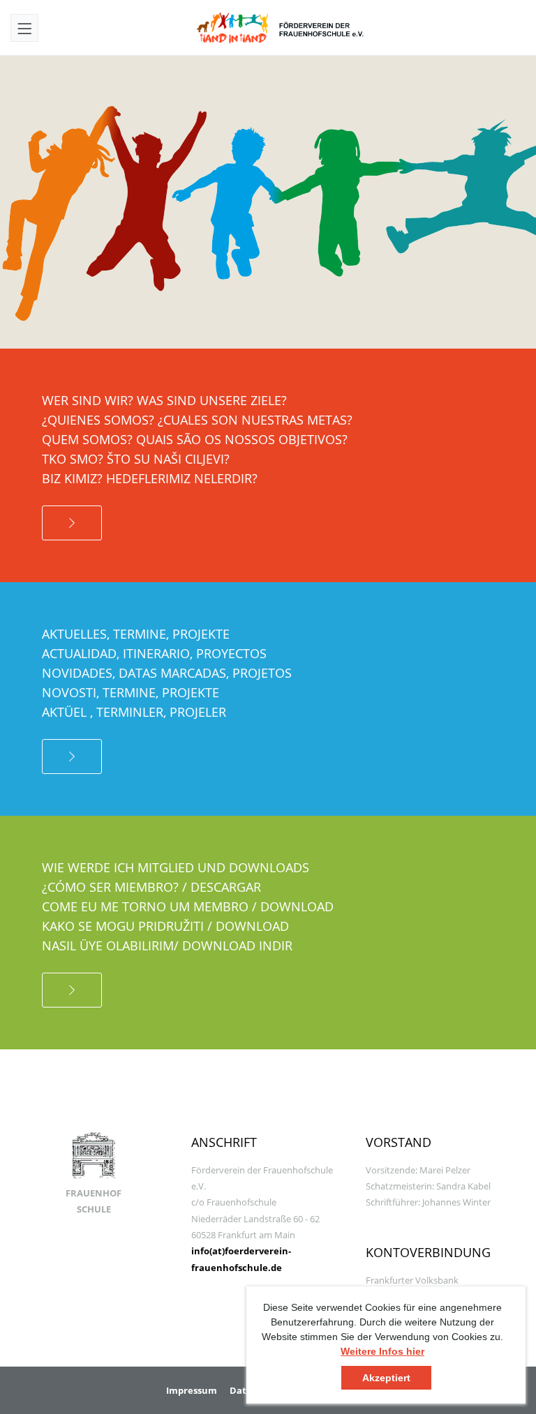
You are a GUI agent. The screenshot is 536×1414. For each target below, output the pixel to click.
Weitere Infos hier (382, 1351)
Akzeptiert (386, 1377)
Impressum (191, 1390)
